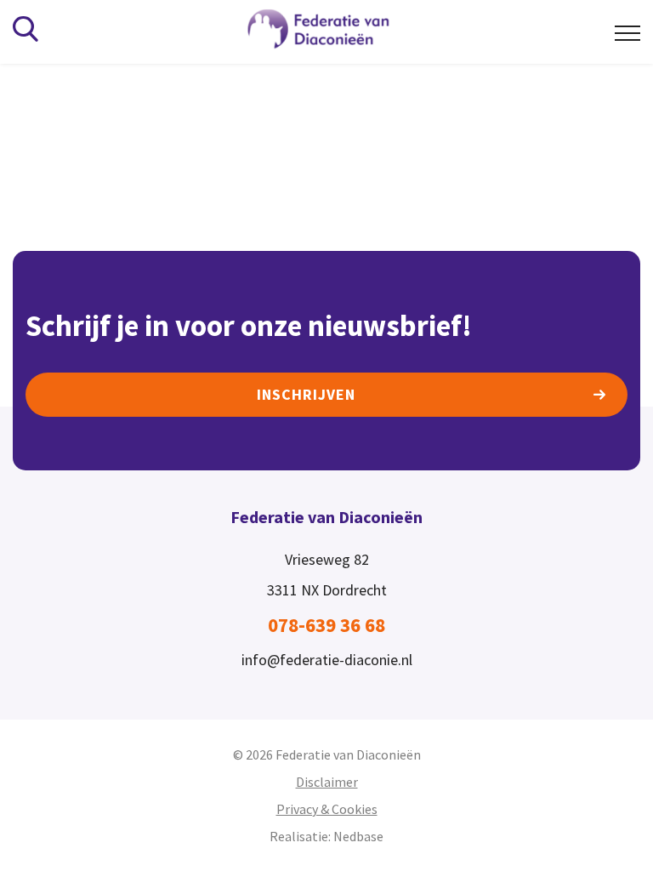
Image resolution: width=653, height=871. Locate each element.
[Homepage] (330, 30)
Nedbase (358, 836)
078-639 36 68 (326, 624)
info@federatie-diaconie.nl (326, 659)
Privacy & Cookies (327, 808)
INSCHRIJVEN (306, 394)
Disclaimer (327, 781)
